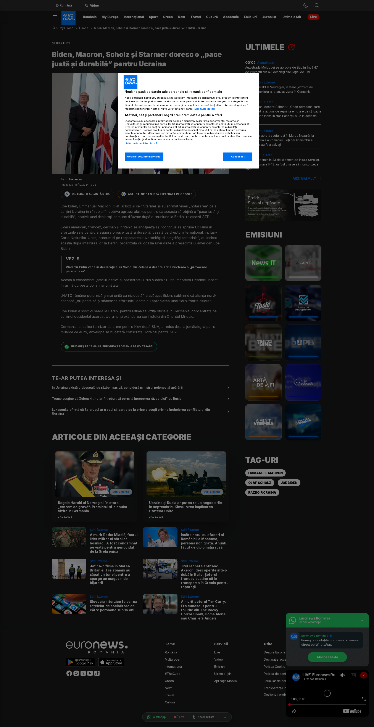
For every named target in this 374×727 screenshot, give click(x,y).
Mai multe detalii (204, 108)
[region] (188, 121)
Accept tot (238, 156)
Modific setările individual (144, 156)
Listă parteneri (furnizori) (141, 143)
